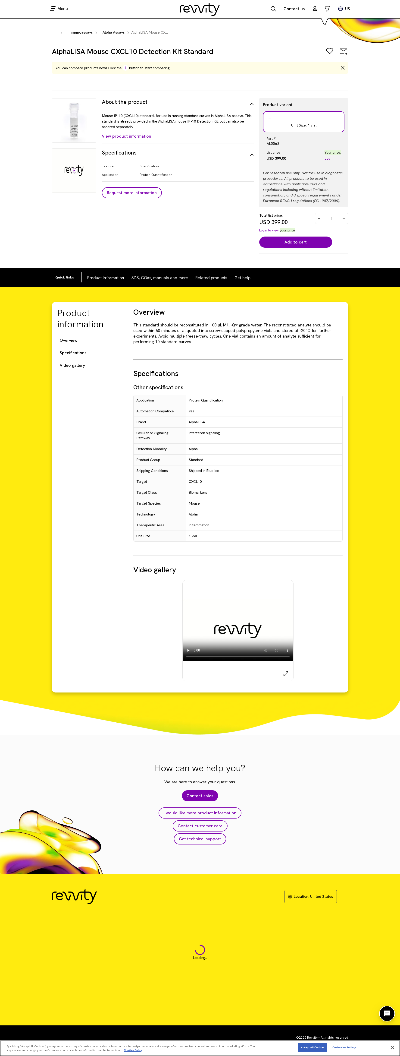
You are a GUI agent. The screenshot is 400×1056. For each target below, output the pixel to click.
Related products (211, 277)
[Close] (393, 1048)
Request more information (132, 192)
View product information (126, 136)
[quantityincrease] (344, 218)
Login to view (269, 230)
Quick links (64, 277)
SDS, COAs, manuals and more (159, 277)
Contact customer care (200, 825)
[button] (314, 9)
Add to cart (295, 242)
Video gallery (72, 365)
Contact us (294, 8)
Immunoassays (80, 32)
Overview (69, 340)
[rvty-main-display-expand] (286, 674)
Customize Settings (344, 1047)
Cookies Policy (133, 1050)
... (55, 33)
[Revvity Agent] (387, 1013)
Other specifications (158, 387)
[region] (200, 1048)
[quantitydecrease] (319, 218)
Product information (105, 277)
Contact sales (200, 795)
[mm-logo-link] (200, 9)
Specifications (73, 352)
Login (329, 158)
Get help (242, 277)
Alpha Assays (114, 32)
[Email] (343, 54)
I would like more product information (200, 813)
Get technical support (200, 838)
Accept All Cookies (313, 1047)
